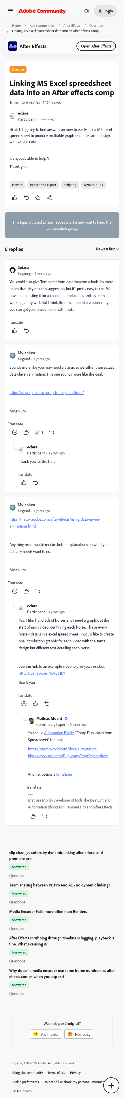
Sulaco (23, 267)
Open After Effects (96, 45)
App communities (42, 25)
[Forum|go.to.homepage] (42, 11)
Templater (64, 774)
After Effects (71, 25)
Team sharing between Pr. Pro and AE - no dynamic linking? (59, 884)
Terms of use (56, 1072)
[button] (10, 12)
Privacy (75, 1072)
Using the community (27, 1072)
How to (17, 184)
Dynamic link (93, 184)
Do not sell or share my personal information (76, 1082)
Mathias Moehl (49, 718)
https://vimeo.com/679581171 (42, 673)
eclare (23, 113)
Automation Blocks (59, 732)
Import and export (43, 184)
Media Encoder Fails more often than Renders (48, 911)
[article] (62, 299)
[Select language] (86, 11)
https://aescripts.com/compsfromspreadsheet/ (47, 392)
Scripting (70, 184)
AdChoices (24, 1091)
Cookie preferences (25, 1082)
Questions (96, 25)
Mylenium (26, 352)
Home (16, 25)
